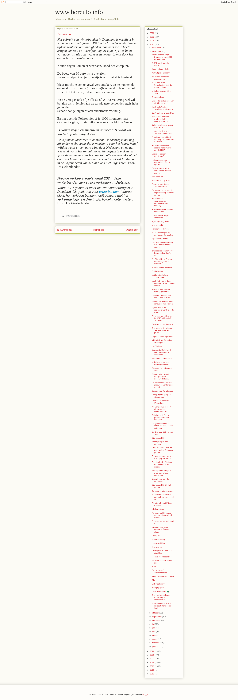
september (157, 616)
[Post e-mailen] (63, 216)
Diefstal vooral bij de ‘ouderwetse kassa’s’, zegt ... (162, 170)
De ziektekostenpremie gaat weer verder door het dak (162, 385)
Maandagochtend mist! (162, 358)
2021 (152, 655)
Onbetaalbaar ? (158, 584)
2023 (152, 44)
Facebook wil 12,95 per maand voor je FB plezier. (162, 464)
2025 (152, 37)
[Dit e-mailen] (68, 216)
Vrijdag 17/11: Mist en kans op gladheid (161, 290)
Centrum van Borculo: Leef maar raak (161, 185)
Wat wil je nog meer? (161, 73)
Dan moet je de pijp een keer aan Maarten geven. (162, 330)
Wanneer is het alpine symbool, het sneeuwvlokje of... (161, 119)
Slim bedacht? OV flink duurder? (161, 486)
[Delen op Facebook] (75, 216)
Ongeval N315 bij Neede (162, 336)
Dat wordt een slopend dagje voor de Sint (161, 296)
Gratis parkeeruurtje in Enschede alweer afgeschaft (161, 472)
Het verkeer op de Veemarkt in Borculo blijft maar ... (161, 162)
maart (155, 639)
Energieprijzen (158, 587)
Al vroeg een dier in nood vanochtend (163, 210)
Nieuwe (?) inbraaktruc (161, 557)
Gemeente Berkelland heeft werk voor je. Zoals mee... (161, 352)
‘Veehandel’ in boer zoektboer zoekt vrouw (162, 108)
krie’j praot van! (158, 509)
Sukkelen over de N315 (162, 267)
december (157, 48)
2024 (152, 41)
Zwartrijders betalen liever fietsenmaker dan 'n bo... (163, 253)
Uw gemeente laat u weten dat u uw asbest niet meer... (162, 425)
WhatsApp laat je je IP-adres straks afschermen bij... (161, 409)
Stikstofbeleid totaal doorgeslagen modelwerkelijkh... (160, 376)
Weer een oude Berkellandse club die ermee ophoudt (162, 85)
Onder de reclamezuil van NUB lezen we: (163, 102)
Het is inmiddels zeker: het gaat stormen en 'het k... (161, 605)
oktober (155, 613)
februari (155, 643)
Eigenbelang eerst (159, 239)
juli (153, 624)
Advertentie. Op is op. (161, 180)
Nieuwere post (64, 230)
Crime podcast (158, 97)
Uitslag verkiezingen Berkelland (160, 216)
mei (154, 631)
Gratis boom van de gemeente (160, 480)
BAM (154, 566)
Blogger (145, 694)
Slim (153, 580)
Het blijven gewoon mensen (160, 443)
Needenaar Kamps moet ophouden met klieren (162, 302)
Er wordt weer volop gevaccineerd (160, 78)
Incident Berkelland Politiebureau (160, 276)
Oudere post (132, 230)
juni (154, 628)
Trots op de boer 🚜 (160, 591)
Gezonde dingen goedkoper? (159, 155)
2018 (152, 666)
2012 (152, 674)
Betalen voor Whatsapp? (162, 391)
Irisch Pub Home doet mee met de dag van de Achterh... (163, 283)
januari (155, 646)
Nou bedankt (157, 225)
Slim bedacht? (158, 438)
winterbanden (109, 192)
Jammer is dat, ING (160, 69)
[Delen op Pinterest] (78, 216)
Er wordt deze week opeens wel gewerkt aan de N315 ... (161, 147)
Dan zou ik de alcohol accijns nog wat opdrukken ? (161, 597)
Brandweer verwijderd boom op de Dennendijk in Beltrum (163, 139)
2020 (152, 659)
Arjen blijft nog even (160, 221)
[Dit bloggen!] (70, 216)
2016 (152, 670)
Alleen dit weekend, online (163, 576)
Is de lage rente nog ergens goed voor (160, 363)
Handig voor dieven (160, 229)
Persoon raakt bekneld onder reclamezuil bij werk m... (162, 515)
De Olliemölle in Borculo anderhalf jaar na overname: (162, 261)
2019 (152, 662)
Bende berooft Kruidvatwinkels (159, 571)
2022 (152, 651)
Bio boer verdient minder (162, 491)
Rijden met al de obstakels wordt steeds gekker (163, 310)
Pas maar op (157, 177)
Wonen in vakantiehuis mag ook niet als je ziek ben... (163, 497)
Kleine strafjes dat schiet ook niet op (162, 126)
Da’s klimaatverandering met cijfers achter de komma (162, 244)
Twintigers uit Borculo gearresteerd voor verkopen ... (161, 417)
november (157, 51)
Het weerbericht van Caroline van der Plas (162, 132)
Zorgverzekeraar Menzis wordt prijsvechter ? (162, 457)
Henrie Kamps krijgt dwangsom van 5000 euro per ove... (162, 57)
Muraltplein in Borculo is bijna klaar (162, 552)
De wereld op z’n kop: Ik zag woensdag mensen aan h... (163, 192)
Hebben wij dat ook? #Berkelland (160, 402)
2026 (152, 33)
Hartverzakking (158, 539)
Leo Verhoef (157, 346)
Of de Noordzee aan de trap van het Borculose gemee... (162, 450)
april (154, 635)
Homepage (98, 230)
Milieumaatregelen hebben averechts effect (160, 529)
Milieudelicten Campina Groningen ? (162, 341)
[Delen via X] (73, 216)
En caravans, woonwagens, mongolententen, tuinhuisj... (160, 202)
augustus (156, 620)
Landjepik (156, 536)
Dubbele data (157, 271)
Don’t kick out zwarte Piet (163, 113)
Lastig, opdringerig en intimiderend (161, 396)
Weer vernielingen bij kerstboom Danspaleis (162, 234)
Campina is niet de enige (162, 324)
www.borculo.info (79, 11)
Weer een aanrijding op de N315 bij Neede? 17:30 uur (162, 318)
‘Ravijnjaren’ (157, 547)
